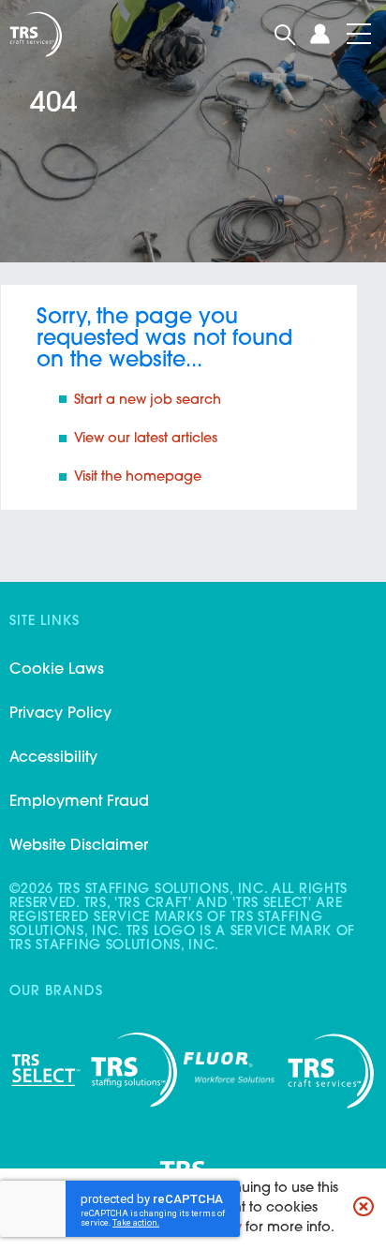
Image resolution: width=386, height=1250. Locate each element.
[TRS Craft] (34, 33)
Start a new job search (147, 401)
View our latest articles (145, 439)
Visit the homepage (139, 477)
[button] (363, 1209)
